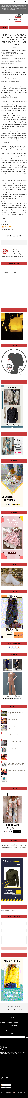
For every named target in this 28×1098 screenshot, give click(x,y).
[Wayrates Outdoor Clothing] (12, 900)
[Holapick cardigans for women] (12, 834)
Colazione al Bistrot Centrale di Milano (16, 770)
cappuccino (24, 844)
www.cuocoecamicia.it (6, 226)
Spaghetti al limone (12, 719)
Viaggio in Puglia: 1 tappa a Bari (15, 748)
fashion (22, 845)
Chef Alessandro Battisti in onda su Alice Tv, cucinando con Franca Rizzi (16, 764)
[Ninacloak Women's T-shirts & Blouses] (12, 1001)
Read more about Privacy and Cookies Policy (10, 1049)
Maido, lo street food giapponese (15, 734)
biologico (14, 844)
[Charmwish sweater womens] (8, 910)
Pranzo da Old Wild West (13, 756)
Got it (18, 12)
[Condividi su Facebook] (7, 235)
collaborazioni (14, 845)
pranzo (10, 847)
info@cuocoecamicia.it (6, 227)
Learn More (11, 12)
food (3, 847)
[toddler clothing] (12, 558)
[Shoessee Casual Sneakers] (12, 506)
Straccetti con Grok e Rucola (14, 741)
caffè (18, 844)
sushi (21, 847)
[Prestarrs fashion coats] (12, 637)
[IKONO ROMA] (12, 339)
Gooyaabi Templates (14, 1094)
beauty (3, 844)
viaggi (25, 847)
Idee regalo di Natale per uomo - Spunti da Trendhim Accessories (16, 778)
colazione (5, 845)
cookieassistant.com (5, 1047)
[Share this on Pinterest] (14, 235)
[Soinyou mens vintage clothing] (12, 428)
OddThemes (12, 1092)
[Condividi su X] (11, 235)
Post (3, 1085)
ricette (15, 847)
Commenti (4, 1087)
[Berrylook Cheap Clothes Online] (12, 454)
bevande (8, 844)
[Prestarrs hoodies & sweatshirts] (12, 700)
